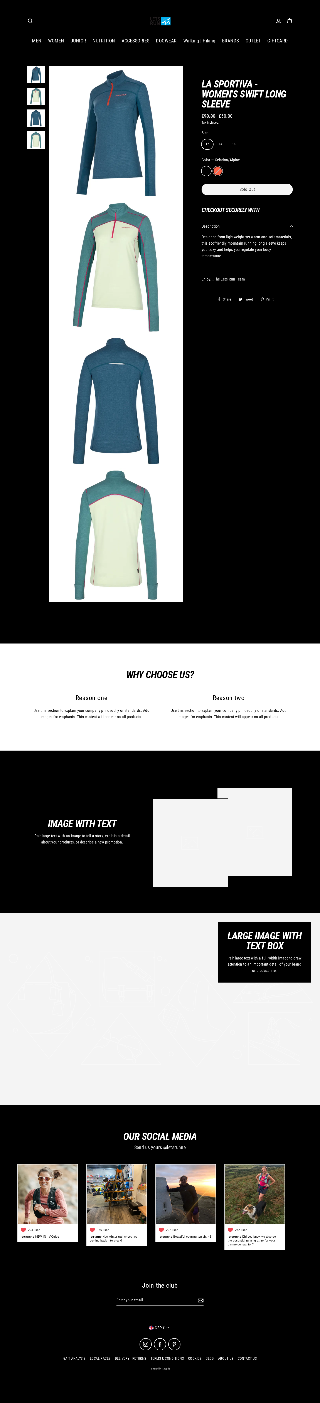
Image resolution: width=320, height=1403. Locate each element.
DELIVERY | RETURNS (130, 1358)
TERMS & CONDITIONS (167, 1358)
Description (211, 226)
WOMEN (56, 41)
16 (234, 144)
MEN (36, 41)
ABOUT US (225, 1358)
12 (207, 144)
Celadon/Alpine (206, 171)
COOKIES (194, 1358)
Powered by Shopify (160, 1368)
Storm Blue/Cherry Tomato (217, 171)
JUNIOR (78, 41)
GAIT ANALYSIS (74, 1358)
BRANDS (230, 41)
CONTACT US (247, 1358)
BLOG (210, 1358)
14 (220, 144)
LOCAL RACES (100, 1358)
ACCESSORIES (136, 41)
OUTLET (253, 41)
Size (205, 132)
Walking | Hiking (199, 41)
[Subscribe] (200, 1300)
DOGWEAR (166, 41)
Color (221, 160)
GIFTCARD (277, 41)
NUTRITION (104, 41)
